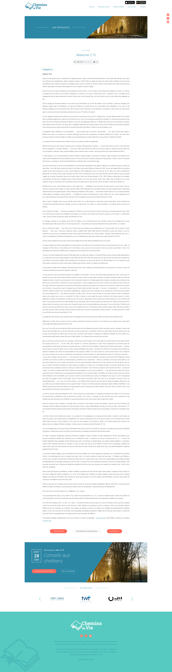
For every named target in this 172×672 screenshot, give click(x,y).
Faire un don (132, 7)
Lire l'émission (68, 571)
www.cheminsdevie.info (98, 641)
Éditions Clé (72, 644)
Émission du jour (104, 7)
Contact (143, 7)
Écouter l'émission (44, 571)
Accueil (91, 7)
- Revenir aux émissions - (87, 531)
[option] (57, 599)
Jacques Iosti (47, 521)
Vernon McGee (100, 518)
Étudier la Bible (119, 7)
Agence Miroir (90, 659)
